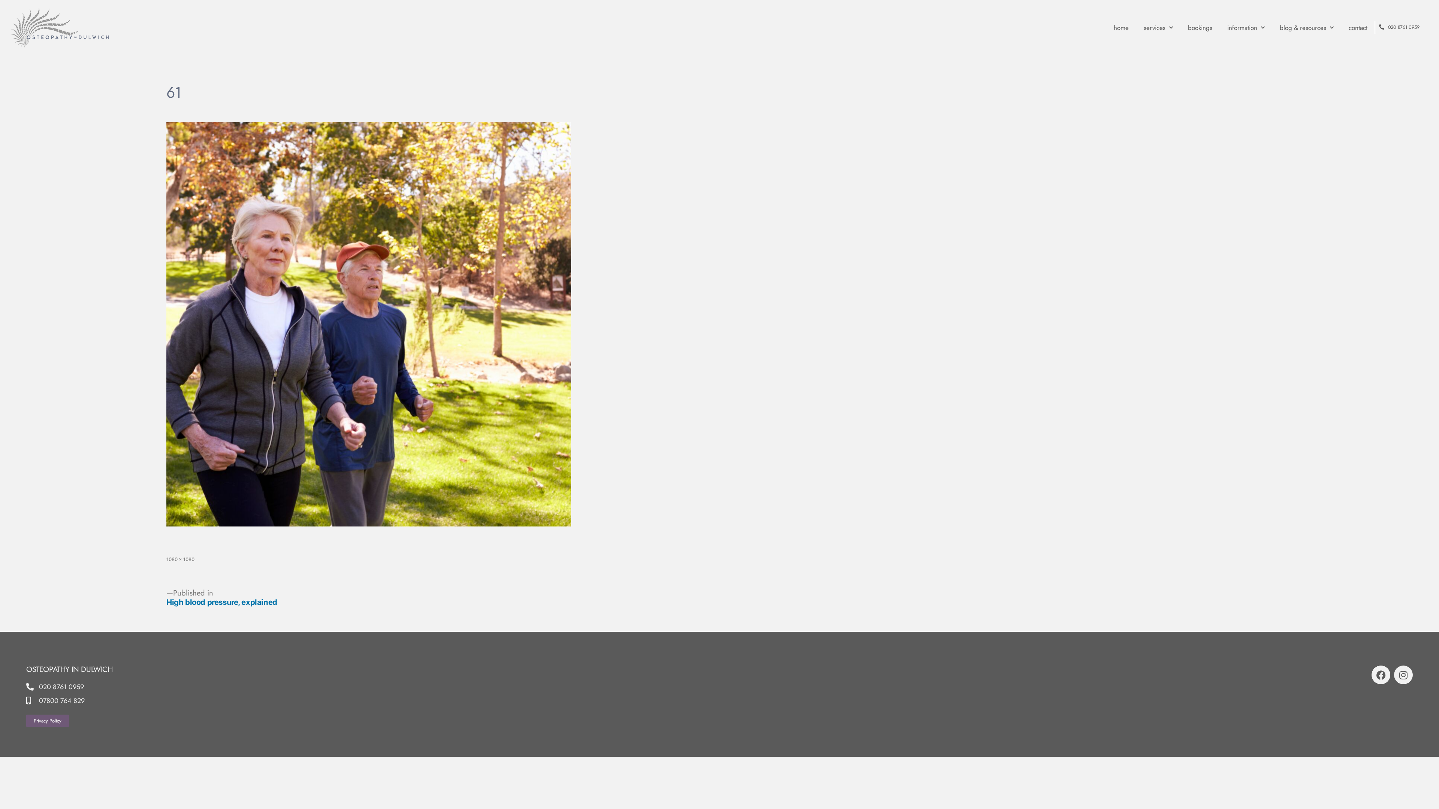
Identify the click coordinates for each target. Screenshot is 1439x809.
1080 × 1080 (180, 559)
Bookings (1200, 27)
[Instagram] (1403, 675)
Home (1121, 27)
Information (1242, 27)
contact (1358, 27)
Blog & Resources (1303, 27)
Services (1154, 27)
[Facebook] (1381, 675)
